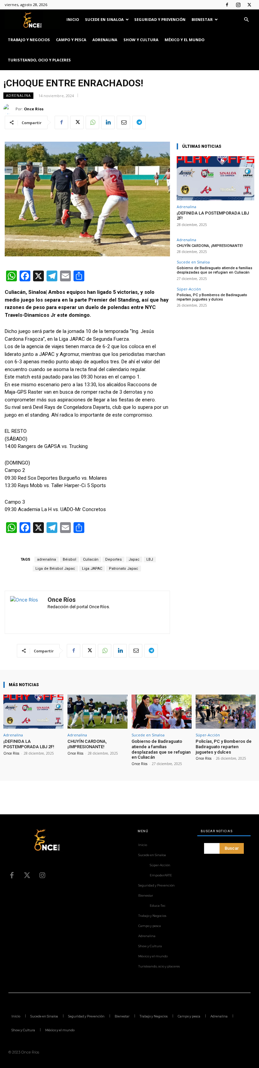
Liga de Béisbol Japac (55, 568)
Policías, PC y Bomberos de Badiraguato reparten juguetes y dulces (212, 297)
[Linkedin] (108, 122)
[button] (246, 20)
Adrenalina (104, 39)
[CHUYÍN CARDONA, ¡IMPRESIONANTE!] (97, 712)
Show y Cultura (141, 39)
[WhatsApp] (92, 122)
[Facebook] (227, 4)
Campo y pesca (71, 39)
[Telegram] (139, 122)
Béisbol (69, 559)
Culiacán (90, 559)
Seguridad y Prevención (159, 19)
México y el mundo (184, 39)
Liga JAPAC (92, 568)
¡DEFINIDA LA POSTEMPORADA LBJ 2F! (28, 744)
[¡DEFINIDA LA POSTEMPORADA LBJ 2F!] (215, 178)
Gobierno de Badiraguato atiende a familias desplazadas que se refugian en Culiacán (214, 270)
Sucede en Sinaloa (104, 19)
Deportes (113, 559)
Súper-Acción (189, 289)
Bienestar (202, 19)
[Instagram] (238, 4)
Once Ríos (34, 108)
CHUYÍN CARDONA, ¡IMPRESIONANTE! (210, 246)
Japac (134, 559)
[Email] (123, 122)
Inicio (72, 19)
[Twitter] (249, 4)
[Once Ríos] (9, 109)
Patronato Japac (123, 568)
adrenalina (46, 559)
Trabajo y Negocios (29, 39)
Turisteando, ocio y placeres (39, 59)
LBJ (149, 559)
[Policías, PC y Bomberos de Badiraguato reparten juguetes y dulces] (226, 712)
